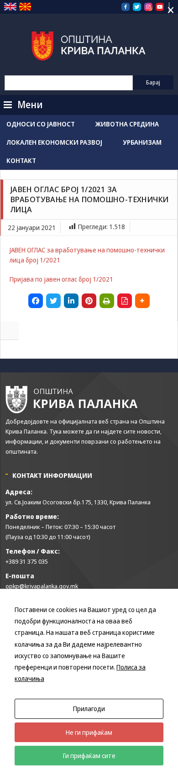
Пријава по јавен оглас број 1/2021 (61, 279)
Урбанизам (142, 142)
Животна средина (127, 124)
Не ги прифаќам (89, 732)
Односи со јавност (40, 124)
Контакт (21, 160)
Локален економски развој (54, 142)
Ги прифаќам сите (89, 755)
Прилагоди (89, 708)
